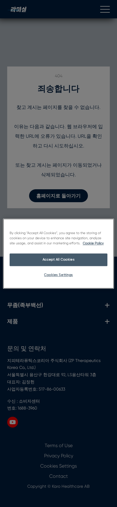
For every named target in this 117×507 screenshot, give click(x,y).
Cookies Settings (58, 275)
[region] (58, 253)
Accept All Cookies (58, 259)
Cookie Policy (93, 243)
